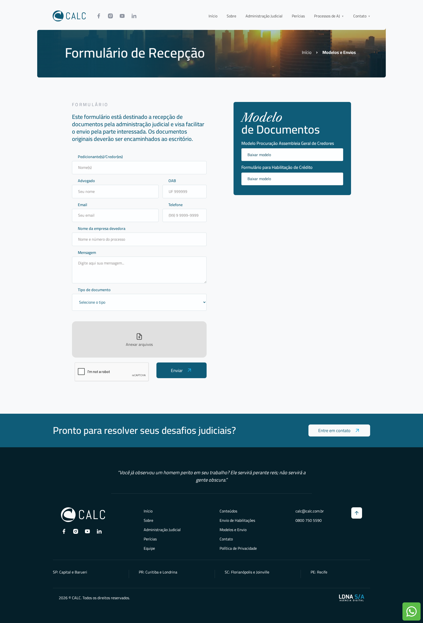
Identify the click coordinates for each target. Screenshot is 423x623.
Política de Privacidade (238, 548)
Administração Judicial (264, 16)
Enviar (177, 370)
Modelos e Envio (233, 529)
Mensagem (87, 252)
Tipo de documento (94, 290)
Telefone (175, 205)
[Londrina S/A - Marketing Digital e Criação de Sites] (351, 597)
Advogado (86, 181)
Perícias (298, 16)
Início (213, 16)
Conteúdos (228, 511)
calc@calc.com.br (309, 511)
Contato (226, 539)
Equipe (149, 548)
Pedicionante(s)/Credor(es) (100, 157)
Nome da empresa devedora (101, 228)
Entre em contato (334, 430)
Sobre (231, 16)
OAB (172, 181)
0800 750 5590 (308, 520)
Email (82, 205)
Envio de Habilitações (237, 520)
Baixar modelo (259, 154)
